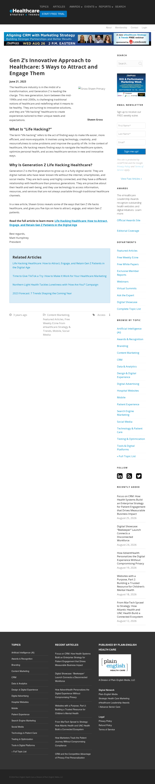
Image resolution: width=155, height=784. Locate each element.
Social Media (124, 421)
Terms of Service (107, 729)
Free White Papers (128, 264)
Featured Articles (53, 319)
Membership (121, 27)
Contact (134, 27)
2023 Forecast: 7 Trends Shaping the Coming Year (42, 293)
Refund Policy (105, 725)
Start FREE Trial (53, 14)
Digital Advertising (128, 384)
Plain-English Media (108, 694)
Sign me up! (131, 151)
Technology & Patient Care (129, 430)
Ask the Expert (125, 295)
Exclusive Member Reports (128, 272)
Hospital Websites (128, 390)
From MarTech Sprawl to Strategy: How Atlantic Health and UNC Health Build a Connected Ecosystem (130, 609)
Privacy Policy (123, 166)
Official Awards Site (128, 220)
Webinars (123, 281)
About (109, 27)
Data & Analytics (127, 366)
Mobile (57, 331)
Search (120, 6)
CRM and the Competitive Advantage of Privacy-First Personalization (73, 755)
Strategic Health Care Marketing (114, 698)
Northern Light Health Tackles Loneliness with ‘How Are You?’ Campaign (55, 284)
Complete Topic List (129, 309)
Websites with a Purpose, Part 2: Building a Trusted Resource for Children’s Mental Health (130, 583)
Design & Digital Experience (126, 375)
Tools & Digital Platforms (126, 447)
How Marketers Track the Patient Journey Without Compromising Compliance (70, 741)
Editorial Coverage (128, 230)
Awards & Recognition (130, 339)
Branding (122, 346)
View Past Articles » (131, 178)
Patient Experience (128, 404)
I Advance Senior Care (109, 706)
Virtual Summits (127, 288)
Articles (59, 6)
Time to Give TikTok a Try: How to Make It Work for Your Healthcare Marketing (60, 276)
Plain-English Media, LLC (123, 679)
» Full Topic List (126, 456)
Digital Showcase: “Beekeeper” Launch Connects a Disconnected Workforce (129, 533)
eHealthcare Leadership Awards (114, 702)
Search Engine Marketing (125, 412)
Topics (44, 6)
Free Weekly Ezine (127, 257)
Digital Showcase (127, 302)
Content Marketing (58, 315)
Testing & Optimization (131, 439)
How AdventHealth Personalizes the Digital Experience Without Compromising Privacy (131, 558)
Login (144, 27)
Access (101, 315)
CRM (119, 359)
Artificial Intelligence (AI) (129, 330)
